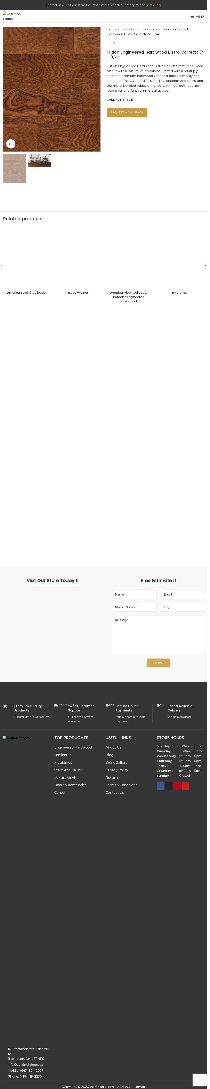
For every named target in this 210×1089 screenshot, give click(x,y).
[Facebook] (160, 786)
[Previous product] (109, 43)
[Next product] (118, 43)
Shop (124, 29)
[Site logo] (15, 16)
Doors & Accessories (70, 785)
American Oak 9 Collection (27, 292)
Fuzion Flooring (143, 29)
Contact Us (115, 793)
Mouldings (63, 762)
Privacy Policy (117, 770)
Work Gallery (116, 762)
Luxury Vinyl (64, 778)
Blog (109, 755)
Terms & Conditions (121, 785)
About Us (113, 747)
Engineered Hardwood (73, 747)
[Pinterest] (177, 786)
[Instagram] (168, 786)
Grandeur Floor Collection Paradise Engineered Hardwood (129, 296)
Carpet (60, 793)
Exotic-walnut (78, 292)
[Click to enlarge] (10, 143)
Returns (112, 778)
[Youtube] (185, 786)
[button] (7, 89)
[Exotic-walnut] (78, 257)
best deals (153, 5)
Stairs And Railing (68, 770)
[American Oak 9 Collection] (27, 257)
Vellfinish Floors (102, 1087)
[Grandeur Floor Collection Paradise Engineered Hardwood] (129, 257)
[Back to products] (114, 43)
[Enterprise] (179, 257)
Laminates (62, 755)
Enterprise (179, 292)
